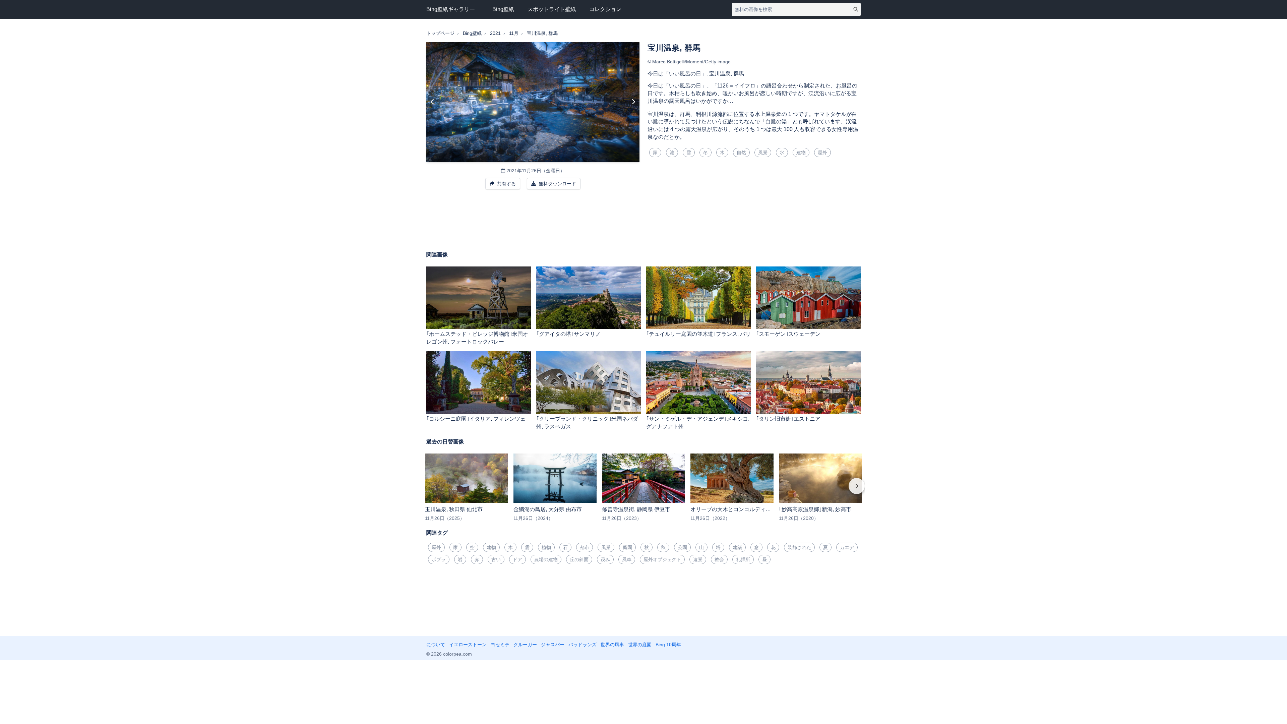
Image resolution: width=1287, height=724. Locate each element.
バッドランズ (582, 644)
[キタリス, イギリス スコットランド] (432, 102)
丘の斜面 (579, 559)
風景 (763, 152)
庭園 (627, 547)
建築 (737, 547)
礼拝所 (743, 559)
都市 (584, 547)
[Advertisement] (643, 223)
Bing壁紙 (503, 9)
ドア (517, 559)
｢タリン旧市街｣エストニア (788, 419)
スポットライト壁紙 (552, 9)
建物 (801, 152)
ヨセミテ (500, 644)
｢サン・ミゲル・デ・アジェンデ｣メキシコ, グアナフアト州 (697, 422)
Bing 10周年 (668, 644)
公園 (682, 547)
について (435, 644)
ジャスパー (552, 644)
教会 (719, 559)
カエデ (847, 547)
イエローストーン (468, 644)
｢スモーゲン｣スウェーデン (788, 334)
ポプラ (439, 559)
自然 (741, 152)
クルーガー (525, 644)
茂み (605, 559)
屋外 (822, 152)
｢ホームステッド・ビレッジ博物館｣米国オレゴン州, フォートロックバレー (477, 338)
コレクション (605, 9)
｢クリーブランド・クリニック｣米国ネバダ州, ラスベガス (587, 422)
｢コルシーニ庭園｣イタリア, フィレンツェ (476, 419)
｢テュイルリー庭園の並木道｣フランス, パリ (698, 334)
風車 (626, 559)
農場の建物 (546, 559)
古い (496, 559)
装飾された (799, 547)
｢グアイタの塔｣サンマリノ (568, 334)
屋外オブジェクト (662, 559)
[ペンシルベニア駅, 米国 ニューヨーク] (633, 102)
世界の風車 (612, 644)
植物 (546, 547)
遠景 (697, 559)
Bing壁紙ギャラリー (450, 9)
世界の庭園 (640, 644)
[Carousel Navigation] (643, 490)
